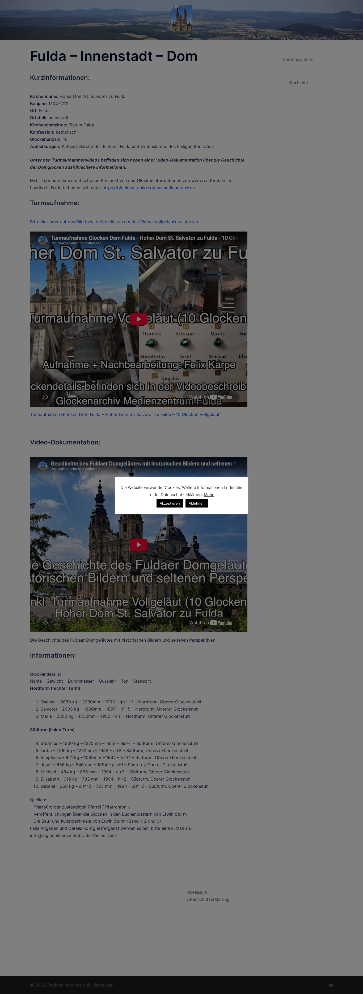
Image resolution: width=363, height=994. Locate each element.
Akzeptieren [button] (170, 503)
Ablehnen (197, 503)
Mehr (209, 494)
